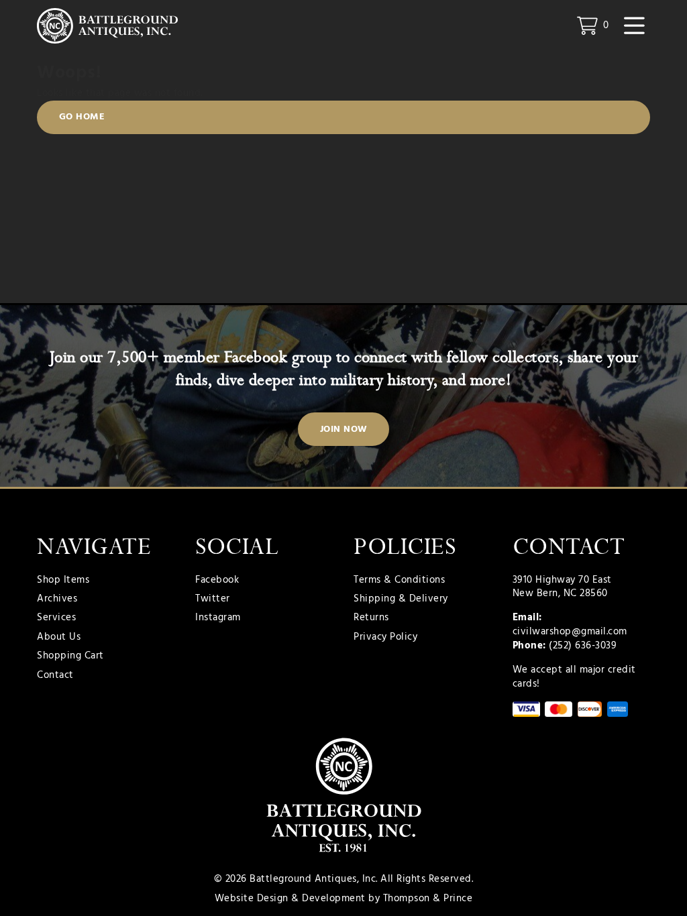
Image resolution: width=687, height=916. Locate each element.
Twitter (212, 599)
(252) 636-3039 (583, 646)
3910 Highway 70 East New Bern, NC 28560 (562, 587)
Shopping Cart (70, 656)
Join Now (344, 429)
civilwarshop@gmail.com (570, 632)
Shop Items (63, 580)
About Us (59, 637)
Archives (57, 599)
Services (56, 618)
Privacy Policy (385, 637)
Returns (371, 618)
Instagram (218, 618)
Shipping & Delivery (401, 599)
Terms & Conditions (399, 580)
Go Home (82, 117)
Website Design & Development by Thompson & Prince (344, 899)
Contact (55, 676)
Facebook (217, 580)
